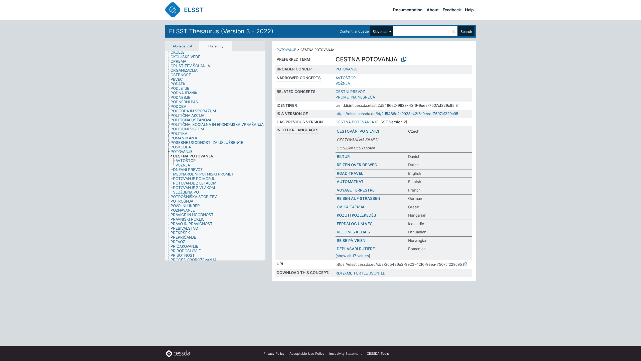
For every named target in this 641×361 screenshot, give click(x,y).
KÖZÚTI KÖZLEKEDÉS (356, 215)
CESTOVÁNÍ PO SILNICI (358, 131)
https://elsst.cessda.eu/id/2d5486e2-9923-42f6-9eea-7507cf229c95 (397, 113)
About (433, 9)
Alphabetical (182, 46)
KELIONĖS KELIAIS (353, 232)
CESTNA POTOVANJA (355, 122)
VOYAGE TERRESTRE (356, 190)
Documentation (408, 9)
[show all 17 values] (353, 255)
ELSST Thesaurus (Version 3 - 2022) (221, 31)
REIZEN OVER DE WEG (357, 164)
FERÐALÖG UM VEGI (355, 223)
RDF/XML (344, 273)
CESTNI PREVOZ (350, 91)
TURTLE (360, 273)
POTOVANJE (286, 50)
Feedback (452, 9)
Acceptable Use (306, 353)
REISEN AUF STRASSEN (358, 198)
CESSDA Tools (378, 353)
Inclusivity (345, 353)
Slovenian (380, 31)
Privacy (273, 353)
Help (469, 9)
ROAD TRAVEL (350, 173)
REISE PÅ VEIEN (351, 240)
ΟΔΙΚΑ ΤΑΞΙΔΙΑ (351, 207)
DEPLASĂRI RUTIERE (356, 248)
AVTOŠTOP (346, 77)
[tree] (215, 156)
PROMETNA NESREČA (355, 97)
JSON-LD (377, 273)
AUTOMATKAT (350, 181)
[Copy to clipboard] (403, 59)
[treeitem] (179, 52)
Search (466, 31)
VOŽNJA (343, 83)
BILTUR (343, 156)
